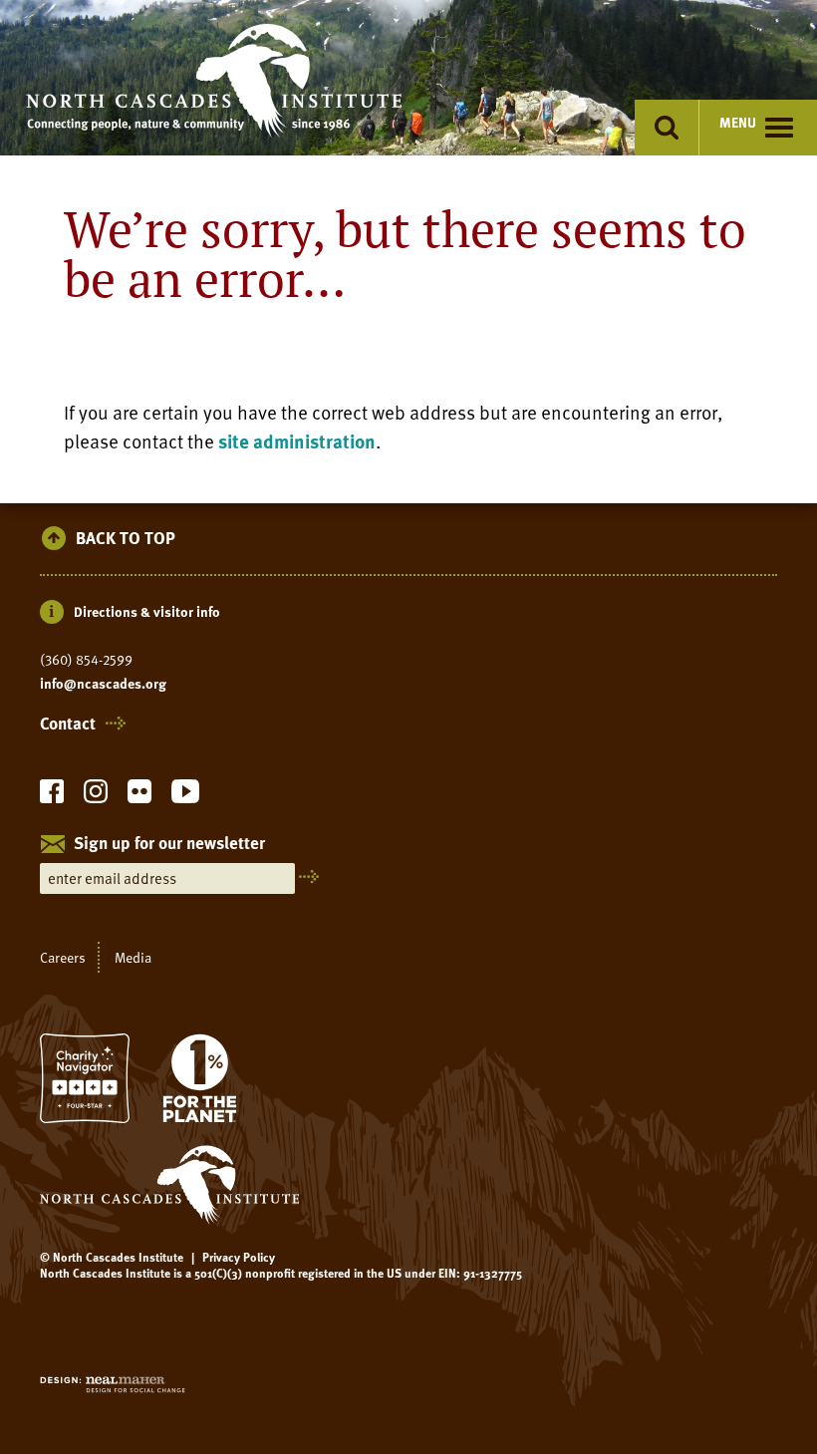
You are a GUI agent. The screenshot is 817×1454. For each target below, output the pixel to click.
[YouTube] (185, 796)
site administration (297, 441)
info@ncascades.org (103, 684)
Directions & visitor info (147, 611)
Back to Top (125, 538)
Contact (68, 723)
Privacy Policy (238, 1257)
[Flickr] (139, 796)
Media (133, 957)
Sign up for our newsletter (169, 844)
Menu (737, 122)
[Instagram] (96, 796)
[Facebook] (52, 796)
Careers (63, 957)
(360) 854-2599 (86, 660)
